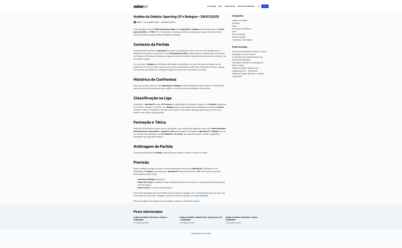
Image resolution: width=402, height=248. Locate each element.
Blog (220, 6)
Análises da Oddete (168, 22)
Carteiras (235, 23)
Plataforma (211, 6)
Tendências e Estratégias (242, 40)
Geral (234, 31)
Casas (234, 26)
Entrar (265, 6)
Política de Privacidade (246, 6)
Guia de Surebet (238, 34)
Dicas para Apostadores (241, 29)
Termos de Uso (230, 6)
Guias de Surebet (239, 37)
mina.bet (196, 201)
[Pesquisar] (258, 6)
